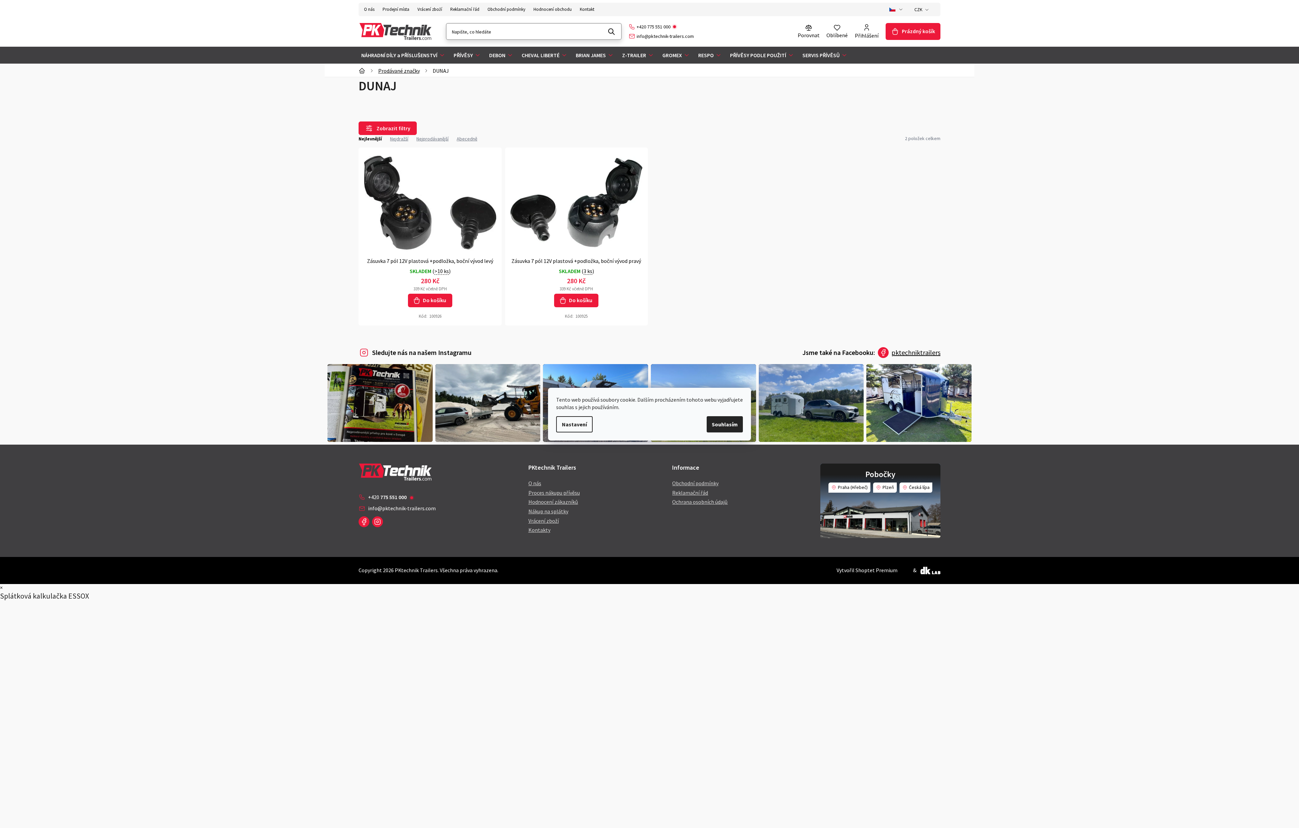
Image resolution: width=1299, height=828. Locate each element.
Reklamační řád (464, 9)
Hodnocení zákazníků (553, 501)
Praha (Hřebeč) (853, 487)
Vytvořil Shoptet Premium (867, 570)
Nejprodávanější (432, 139)
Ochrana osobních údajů (700, 501)
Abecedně (467, 139)
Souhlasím (725, 424)
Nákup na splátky (548, 511)
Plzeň (888, 487)
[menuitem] (403, 55)
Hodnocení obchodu (552, 9)
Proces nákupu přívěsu (554, 492)
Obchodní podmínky (506, 9)
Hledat (612, 31)
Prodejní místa (396, 9)
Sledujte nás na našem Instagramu (422, 352)
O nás (369, 9)
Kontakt (587, 9)
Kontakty (539, 530)
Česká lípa (919, 487)
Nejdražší (399, 139)
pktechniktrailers (915, 352)
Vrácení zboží (429, 9)
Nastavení (574, 424)
